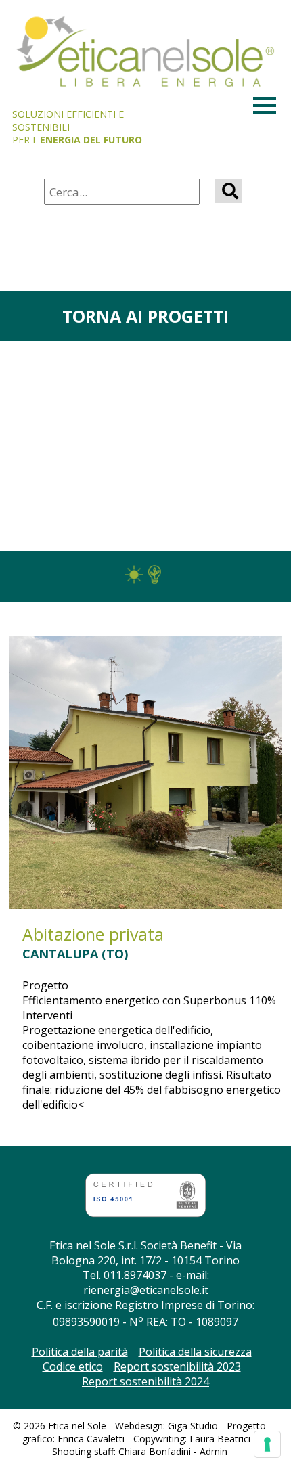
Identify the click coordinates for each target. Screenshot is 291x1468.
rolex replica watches (53, 1153)
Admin (213, 1451)
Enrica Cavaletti (91, 1438)
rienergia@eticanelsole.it (145, 1290)
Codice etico (73, 1366)
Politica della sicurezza (195, 1351)
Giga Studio (193, 1425)
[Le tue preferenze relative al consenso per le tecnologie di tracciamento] (267, 1444)
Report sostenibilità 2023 (177, 1366)
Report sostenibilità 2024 (145, 1381)
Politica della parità (80, 1351)
